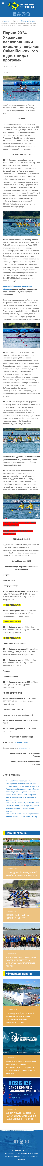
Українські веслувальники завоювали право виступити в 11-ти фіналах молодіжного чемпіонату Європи (21, 1067)
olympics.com (24, 748)
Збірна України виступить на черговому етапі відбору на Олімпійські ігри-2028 (21, 1116)
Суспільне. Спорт (21, 742)
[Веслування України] (21, 6)
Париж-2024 (9, 72)
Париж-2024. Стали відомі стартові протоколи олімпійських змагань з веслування (21, 797)
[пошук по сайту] (28, 14)
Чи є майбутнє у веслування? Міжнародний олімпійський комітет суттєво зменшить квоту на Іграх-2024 (22, 783)
